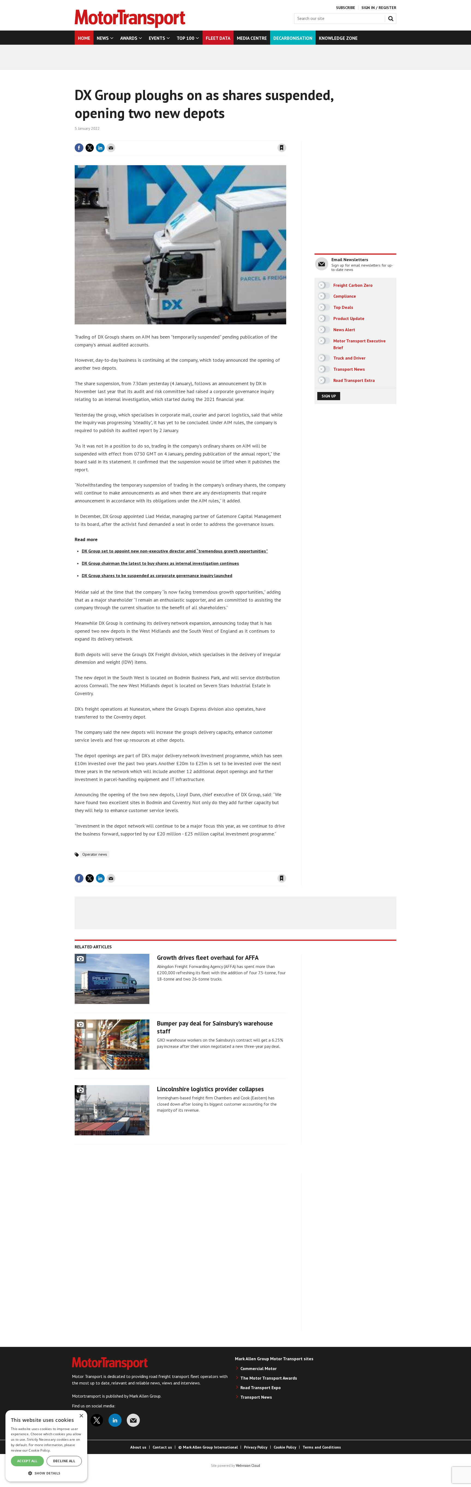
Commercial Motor (258, 1368)
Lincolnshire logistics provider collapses (210, 1089)
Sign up (329, 396)
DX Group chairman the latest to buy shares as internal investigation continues (160, 563)
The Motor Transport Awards (268, 1378)
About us (138, 1447)
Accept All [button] (27, 1461)
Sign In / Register (378, 7)
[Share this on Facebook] (79, 147)
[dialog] (46, 1446)
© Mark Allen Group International (208, 1447)
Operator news (94, 854)
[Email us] (133, 1420)
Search (392, 17)
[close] (285, 137)
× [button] (81, 1416)
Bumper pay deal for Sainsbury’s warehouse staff (215, 1027)
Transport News (256, 1397)
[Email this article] (111, 147)
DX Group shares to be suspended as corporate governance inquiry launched (157, 575)
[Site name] (130, 26)
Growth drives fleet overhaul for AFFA (208, 957)
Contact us (162, 1447)
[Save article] (281, 147)
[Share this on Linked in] (100, 147)
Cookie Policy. (39, 1450)
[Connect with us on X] (96, 1420)
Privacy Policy (255, 1447)
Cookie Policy (285, 1447)
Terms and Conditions (322, 1447)
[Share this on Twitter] (89, 147)
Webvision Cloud (248, 1465)
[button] (46, 1473)
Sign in (217, 137)
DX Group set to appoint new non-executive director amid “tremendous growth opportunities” (175, 551)
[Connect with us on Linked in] (115, 1420)
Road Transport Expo (260, 1387)
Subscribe (345, 7)
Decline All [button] (64, 1461)
